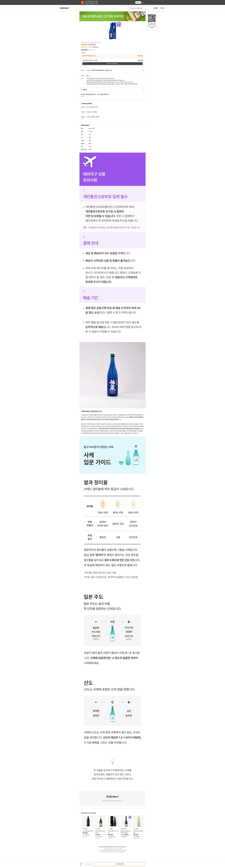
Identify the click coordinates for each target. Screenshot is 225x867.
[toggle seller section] (143, 70)
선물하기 (89, 864)
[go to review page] (144, 90)
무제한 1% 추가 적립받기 (112, 63)
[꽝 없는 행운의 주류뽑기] (112, 16)
